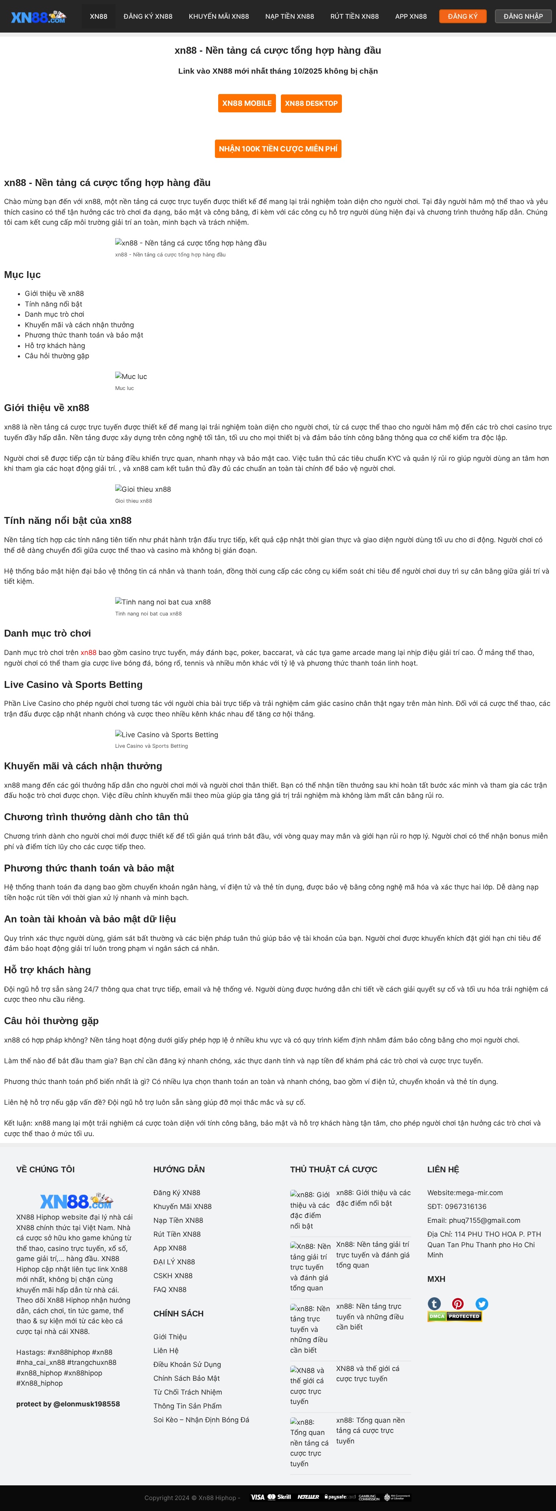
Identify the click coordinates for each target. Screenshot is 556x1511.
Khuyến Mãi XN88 (219, 16)
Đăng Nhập (523, 16)
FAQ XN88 (169, 1289)
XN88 (98, 16)
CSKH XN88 (173, 1276)
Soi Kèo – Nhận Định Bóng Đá (201, 1420)
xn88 (88, 652)
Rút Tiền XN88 (355, 16)
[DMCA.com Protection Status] (454, 1320)
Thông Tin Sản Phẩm (187, 1406)
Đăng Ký (463, 16)
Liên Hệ (166, 1351)
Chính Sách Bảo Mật (186, 1378)
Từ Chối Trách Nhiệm (187, 1392)
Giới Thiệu (170, 1337)
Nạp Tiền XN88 (289, 16)
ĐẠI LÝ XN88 (174, 1262)
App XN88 (411, 16)
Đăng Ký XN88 (148, 16)
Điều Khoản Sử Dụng (187, 1364)
